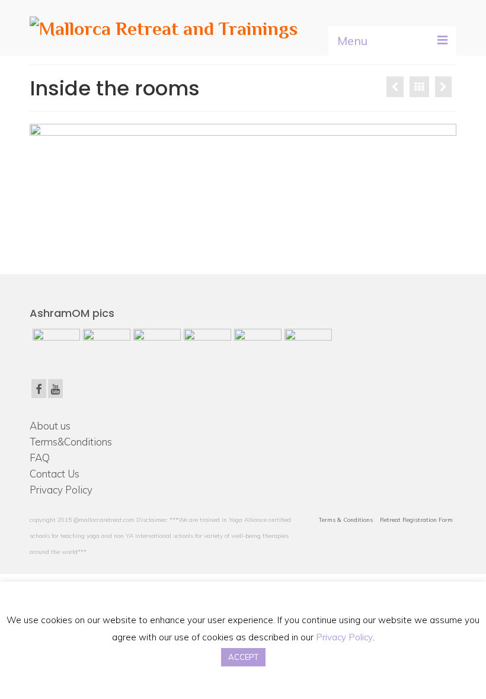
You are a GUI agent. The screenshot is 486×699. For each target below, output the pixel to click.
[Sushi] (443, 86)
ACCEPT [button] (243, 657)
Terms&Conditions (71, 441)
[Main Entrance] (155, 343)
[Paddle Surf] (395, 86)
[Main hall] (307, 343)
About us (50, 425)
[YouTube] (55, 388)
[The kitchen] (206, 343)
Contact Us (54, 473)
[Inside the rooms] (55, 343)
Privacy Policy (61, 489)
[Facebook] (38, 388)
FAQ (40, 457)
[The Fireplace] (256, 343)
